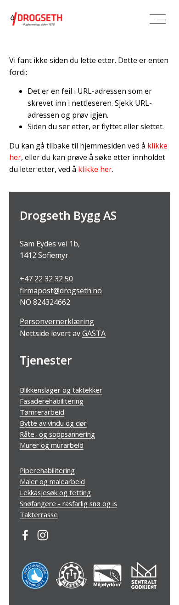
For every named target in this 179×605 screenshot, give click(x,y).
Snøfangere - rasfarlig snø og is (68, 503)
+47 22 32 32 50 (46, 279)
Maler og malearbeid (52, 481)
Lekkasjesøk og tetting (55, 492)
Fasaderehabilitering (52, 400)
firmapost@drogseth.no (61, 290)
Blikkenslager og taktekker (61, 389)
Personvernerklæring (57, 321)
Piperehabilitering (47, 470)
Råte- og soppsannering (57, 434)
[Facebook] (25, 535)
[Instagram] (42, 535)
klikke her (95, 169)
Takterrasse (39, 514)
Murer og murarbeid (52, 445)
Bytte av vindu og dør (53, 423)
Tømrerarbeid (42, 412)
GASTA (94, 333)
